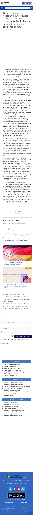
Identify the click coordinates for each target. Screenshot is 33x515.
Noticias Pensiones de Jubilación (14, 294)
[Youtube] (28, 3)
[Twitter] (25, 3)
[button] (2, 8)
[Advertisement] (16, 49)
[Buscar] (31, 8)
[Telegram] (31, 3)
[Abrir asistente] (29, 512)
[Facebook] (23, 3)
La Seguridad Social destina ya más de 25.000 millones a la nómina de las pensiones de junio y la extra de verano (17, 299)
